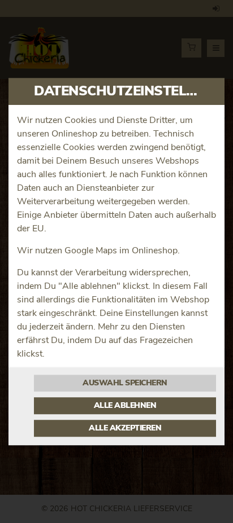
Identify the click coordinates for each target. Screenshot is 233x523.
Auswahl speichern (125, 383)
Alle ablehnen (125, 406)
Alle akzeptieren (125, 428)
